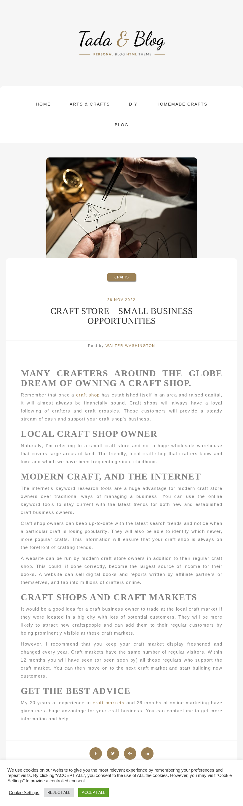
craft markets (109, 702)
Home (43, 104)
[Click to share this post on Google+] (130, 753)
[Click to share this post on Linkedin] (147, 753)
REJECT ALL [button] (58, 792)
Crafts (121, 277)
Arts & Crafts (90, 104)
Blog (122, 124)
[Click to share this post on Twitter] (113, 753)
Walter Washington (130, 346)
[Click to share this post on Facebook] (95, 753)
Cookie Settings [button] (24, 792)
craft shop (88, 394)
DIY (133, 104)
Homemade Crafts (181, 104)
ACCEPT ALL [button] (93, 792)
